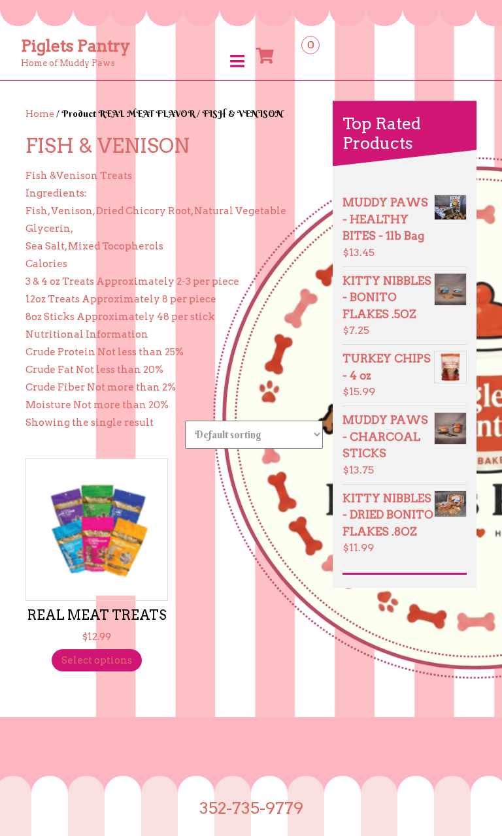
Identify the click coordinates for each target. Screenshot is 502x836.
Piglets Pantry (75, 46)
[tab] (237, 61)
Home (39, 113)
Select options (96, 660)
